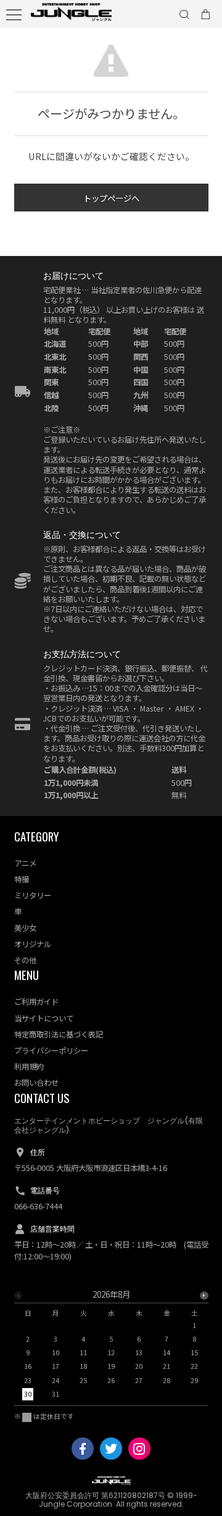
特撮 (21, 879)
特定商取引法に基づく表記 (58, 1034)
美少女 (25, 928)
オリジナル (32, 944)
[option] (111, 1347)
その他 (25, 960)
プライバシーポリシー (51, 1050)
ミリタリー (32, 895)
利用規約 (29, 1066)
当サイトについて (43, 1018)
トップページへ (111, 198)
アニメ (25, 863)
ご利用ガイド (36, 1001)
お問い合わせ (36, 1082)
